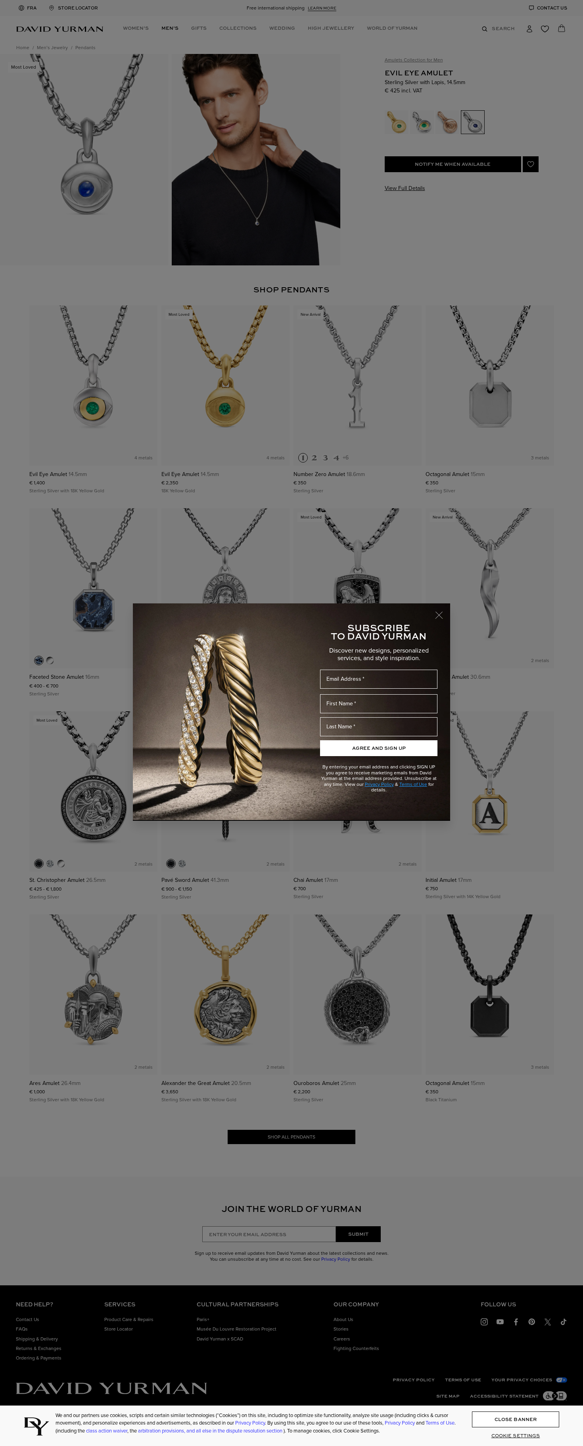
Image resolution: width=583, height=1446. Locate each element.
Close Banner (516, 1419)
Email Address (343, 679)
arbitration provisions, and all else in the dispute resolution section (211, 1430)
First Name (339, 703)
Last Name (339, 726)
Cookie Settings (515, 1435)
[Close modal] (442, 611)
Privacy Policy (379, 784)
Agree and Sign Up (379, 748)
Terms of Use (413, 784)
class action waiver (106, 1430)
